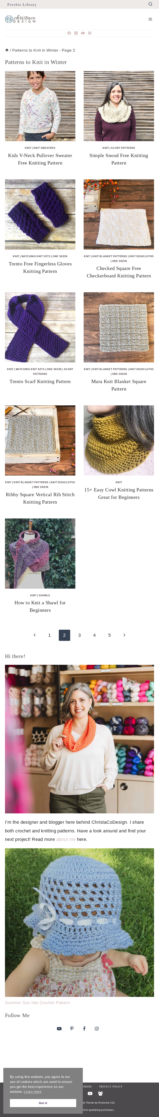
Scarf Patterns (123, 148)
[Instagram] (76, 33)
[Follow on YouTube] (59, 1028)
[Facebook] (69, 33)
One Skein (60, 256)
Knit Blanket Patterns (109, 256)
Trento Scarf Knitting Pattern (40, 381)
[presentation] (40, 106)
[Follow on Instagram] (96, 1028)
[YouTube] (83, 33)
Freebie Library (22, 4)
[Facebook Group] (100, 1093)
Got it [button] (43, 1103)
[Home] (7, 50)
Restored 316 (106, 1102)
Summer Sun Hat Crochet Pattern (37, 1002)
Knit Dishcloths (141, 256)
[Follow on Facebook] (84, 1028)
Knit (28, 148)
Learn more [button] (32, 1091)
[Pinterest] (89, 33)
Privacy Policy (111, 1086)
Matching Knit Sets (36, 256)
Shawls (44, 595)
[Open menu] (150, 19)
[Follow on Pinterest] (72, 1028)
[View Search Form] (150, 4)
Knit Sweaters (44, 148)
